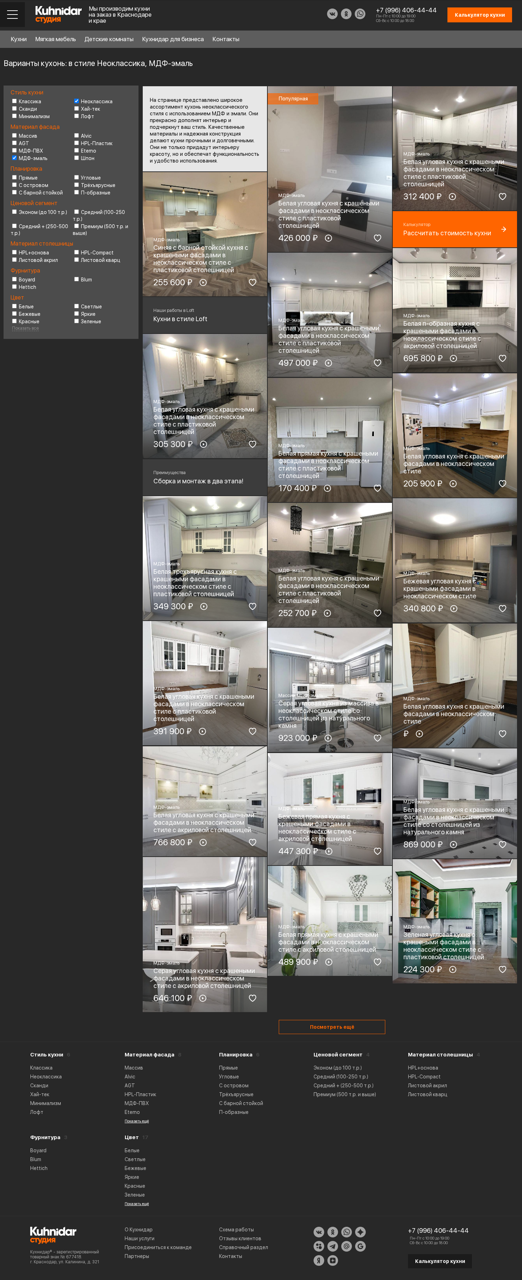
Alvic (86, 136)
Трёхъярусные (98, 185)
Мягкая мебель (55, 39)
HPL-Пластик (97, 143)
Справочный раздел (243, 1247)
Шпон (87, 158)
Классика (30, 101)
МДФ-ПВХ (31, 151)
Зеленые (91, 321)
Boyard (27, 279)
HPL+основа (34, 253)
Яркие (88, 314)
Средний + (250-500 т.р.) (344, 1085)
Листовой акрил (38, 260)
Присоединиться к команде (158, 1247)
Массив (28, 136)
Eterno (88, 151)
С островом (33, 185)
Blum (86, 279)
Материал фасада (149, 1054)
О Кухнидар (139, 1229)
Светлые (91, 306)
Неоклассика (97, 101)
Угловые (91, 178)
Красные (29, 321)
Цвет (132, 1137)
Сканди (28, 109)
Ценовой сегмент (338, 1054)
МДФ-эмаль (33, 158)
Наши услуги (139, 1238)
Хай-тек (90, 109)
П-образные (95, 193)
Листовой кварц (100, 260)
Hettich (27, 287)
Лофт (87, 116)
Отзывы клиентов (240, 1238)
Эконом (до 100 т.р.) (43, 212)
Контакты (225, 39)
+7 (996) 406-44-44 (406, 10)
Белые (26, 306)
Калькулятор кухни (440, 1261)
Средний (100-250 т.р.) (341, 1077)
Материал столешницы (440, 1054)
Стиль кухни (46, 1054)
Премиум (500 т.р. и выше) (345, 1094)
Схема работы (236, 1229)
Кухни (19, 39)
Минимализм (34, 116)
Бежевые (29, 314)
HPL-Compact (97, 253)
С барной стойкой (41, 193)
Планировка (235, 1054)
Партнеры (137, 1256)
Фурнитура (45, 1137)
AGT (24, 143)
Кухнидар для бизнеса (173, 39)
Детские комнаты (109, 39)
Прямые (28, 178)
